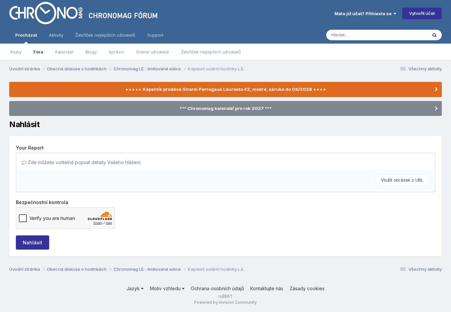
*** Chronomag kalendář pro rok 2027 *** (226, 108)
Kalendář (64, 51)
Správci (116, 51)
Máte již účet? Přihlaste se (364, 13)
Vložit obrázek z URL (402, 180)
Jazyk (133, 288)
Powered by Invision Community (225, 302)
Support (155, 35)
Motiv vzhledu (166, 288)
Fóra (38, 51)
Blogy (91, 51)
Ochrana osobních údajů (217, 288)
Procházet (26, 35)
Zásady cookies (307, 288)
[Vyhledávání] (434, 35)
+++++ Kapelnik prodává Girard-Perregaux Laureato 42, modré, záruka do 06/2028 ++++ (225, 89)
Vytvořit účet (422, 13)
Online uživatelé (152, 51)
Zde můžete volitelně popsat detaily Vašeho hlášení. (83, 162)
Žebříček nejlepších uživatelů (211, 51)
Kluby (15, 51)
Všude (412, 34)
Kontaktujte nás (266, 288)
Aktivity (56, 35)
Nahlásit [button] (32, 242)
